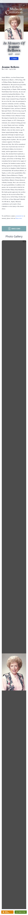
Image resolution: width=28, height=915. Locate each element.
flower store (19, 218)
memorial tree (20, 216)
